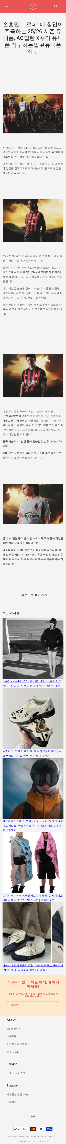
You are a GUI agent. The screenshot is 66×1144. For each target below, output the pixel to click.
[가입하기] (55, 1005)
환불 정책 (53, 1136)
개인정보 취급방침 (17, 1044)
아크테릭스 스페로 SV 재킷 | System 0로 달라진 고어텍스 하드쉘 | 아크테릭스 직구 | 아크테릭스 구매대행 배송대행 (33, 825)
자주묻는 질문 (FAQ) (18, 1094)
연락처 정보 (25, 1141)
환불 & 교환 (13, 1051)
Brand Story (13, 1028)
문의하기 (12, 1101)
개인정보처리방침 (41, 1141)
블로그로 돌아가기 (34, 595)
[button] (6, 6)
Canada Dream (21, 1136)
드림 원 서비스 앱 (16, 1072)
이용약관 (12, 1036)
